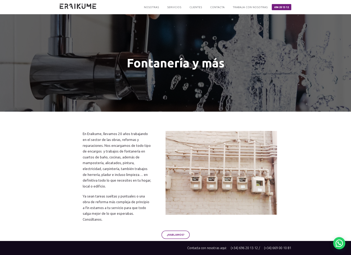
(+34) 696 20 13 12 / (245, 248)
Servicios (174, 7)
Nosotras (151, 7)
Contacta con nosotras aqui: (207, 248)
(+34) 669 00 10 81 (277, 248)
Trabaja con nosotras (250, 7)
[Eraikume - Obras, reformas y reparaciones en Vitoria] (78, 7)
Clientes (196, 7)
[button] (175, 235)
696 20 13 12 (281, 7)
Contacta (217, 7)
